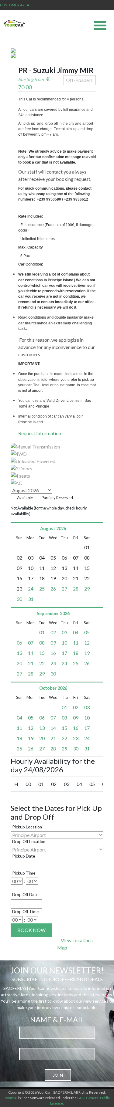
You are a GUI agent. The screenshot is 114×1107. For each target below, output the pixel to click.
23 (53, 663)
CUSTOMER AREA (14, 5)
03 (64, 632)
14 (30, 653)
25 (42, 588)
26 (53, 588)
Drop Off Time (25, 911)
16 (53, 653)
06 (19, 642)
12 (87, 642)
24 (30, 588)
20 (19, 663)
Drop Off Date (25, 894)
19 (87, 653)
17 (64, 653)
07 (30, 642)
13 (19, 653)
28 (75, 588)
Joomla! (11, 1097)
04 (75, 632)
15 (42, 653)
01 (42, 632)
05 (87, 632)
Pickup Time (23, 873)
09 (53, 642)
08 (42, 642)
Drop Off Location (28, 841)
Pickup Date (23, 856)
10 (64, 642)
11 (75, 642)
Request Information (39, 433)
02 (53, 632)
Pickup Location (27, 826)
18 (75, 653)
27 (64, 588)
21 (30, 663)
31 (30, 599)
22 (42, 663)
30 (19, 599)
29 (87, 588)
